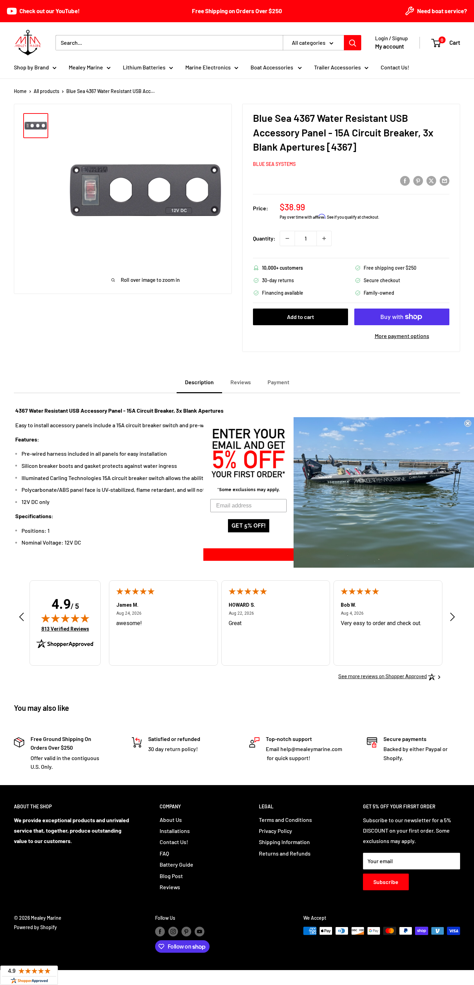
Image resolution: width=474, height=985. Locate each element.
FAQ (164, 853)
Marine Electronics (208, 67)
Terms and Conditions (285, 819)
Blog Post (171, 876)
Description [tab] (199, 382)
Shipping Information (284, 842)
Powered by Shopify (35, 927)
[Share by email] (444, 180)
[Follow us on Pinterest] (186, 931)
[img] (65, 618)
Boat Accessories (272, 67)
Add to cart (300, 316)
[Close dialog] (467, 423)
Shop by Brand (31, 67)
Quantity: (264, 238)
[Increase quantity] (324, 238)
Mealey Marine (86, 67)
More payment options (402, 335)
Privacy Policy (275, 830)
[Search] (352, 42)
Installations (175, 830)
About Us (171, 819)
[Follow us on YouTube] (199, 931)
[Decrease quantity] (287, 238)
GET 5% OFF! (248, 525)
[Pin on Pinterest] (418, 180)
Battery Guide (176, 864)
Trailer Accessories (337, 67)
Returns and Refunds (285, 853)
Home (20, 91)
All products (46, 91)
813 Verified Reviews (65, 629)
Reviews (170, 887)
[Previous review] (21, 618)
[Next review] (452, 618)
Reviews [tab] (240, 382)
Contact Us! (395, 67)
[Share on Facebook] (405, 180)
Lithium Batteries (144, 67)
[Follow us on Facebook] (160, 931)
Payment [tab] (278, 382)
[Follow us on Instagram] (173, 931)
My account (389, 46)
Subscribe (385, 881)
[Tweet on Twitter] (431, 180)
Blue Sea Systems (274, 164)
